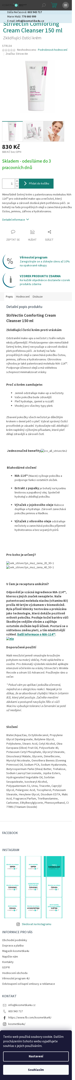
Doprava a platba (13, 945)
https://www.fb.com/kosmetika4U (29, 1017)
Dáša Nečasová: (24, 12)
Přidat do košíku (39, 184)
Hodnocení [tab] (23, 296)
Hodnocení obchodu (15, 973)
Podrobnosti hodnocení (52, 50)
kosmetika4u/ (16, 1024)
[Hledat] (44, 5)
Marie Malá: (21, 17)
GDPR (6, 967)
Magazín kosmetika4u (15, 951)
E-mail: (25, 21)
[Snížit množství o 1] (17, 186)
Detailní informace (13, 219)
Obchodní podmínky (14, 940)
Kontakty (8, 962)
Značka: (17, 54)
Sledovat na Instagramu (36, 924)
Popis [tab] (9, 296)
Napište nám (10, 956)
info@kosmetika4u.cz (21, 1005)
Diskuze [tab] (37, 296)
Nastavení (36, 1056)
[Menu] (65, 5)
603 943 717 (15, 1011)
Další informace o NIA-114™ (36, 634)
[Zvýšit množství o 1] (17, 181)
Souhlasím (36, 1070)
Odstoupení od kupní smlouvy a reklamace (28, 984)
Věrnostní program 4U (16, 978)
